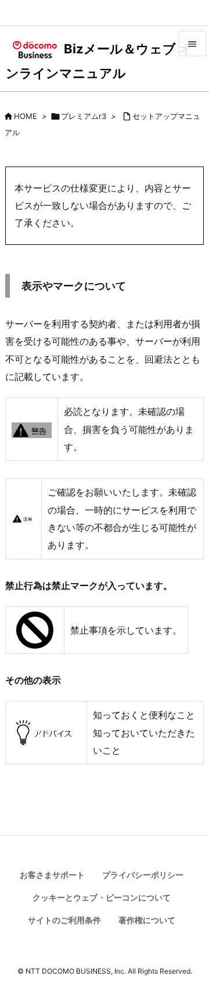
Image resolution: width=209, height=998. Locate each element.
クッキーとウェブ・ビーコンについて (102, 897)
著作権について (146, 920)
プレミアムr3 (83, 116)
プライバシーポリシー (142, 875)
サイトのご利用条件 (64, 920)
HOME (25, 116)
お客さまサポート (52, 875)
